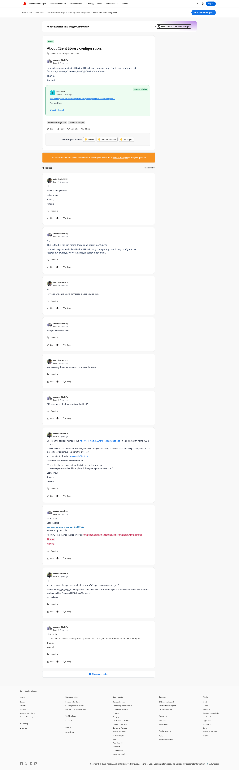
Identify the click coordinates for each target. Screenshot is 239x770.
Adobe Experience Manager (56, 12)
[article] (98, 198)
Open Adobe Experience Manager (175, 26)
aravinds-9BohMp (60, 60)
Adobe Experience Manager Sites (79, 12)
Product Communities (36, 12)
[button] (203, 12)
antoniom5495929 (60, 179)
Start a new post (120, 157)
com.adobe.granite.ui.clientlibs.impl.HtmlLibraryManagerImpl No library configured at (82, 98)
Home (24, 12)
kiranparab (60, 91)
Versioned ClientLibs (79, 456)
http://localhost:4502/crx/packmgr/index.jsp (100, 440)
